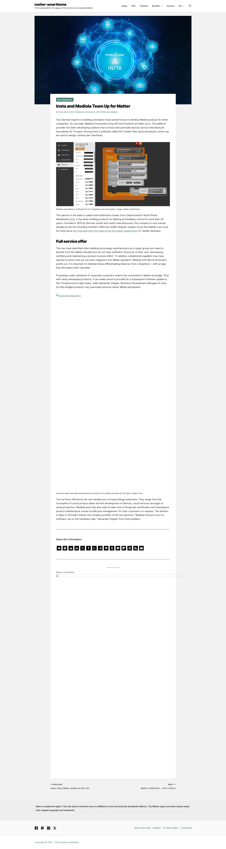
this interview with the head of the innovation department (105, 230)
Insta (108, 112)
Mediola (114, 112)
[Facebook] (36, 828)
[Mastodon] (42, 828)
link (147, 123)
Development (64, 99)
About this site (142, 827)
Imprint (157, 827)
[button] (161, 6)
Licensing (186, 827)
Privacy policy (170, 827)
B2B (103, 112)
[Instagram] (48, 828)
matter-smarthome (50, 4)
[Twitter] (54, 828)
